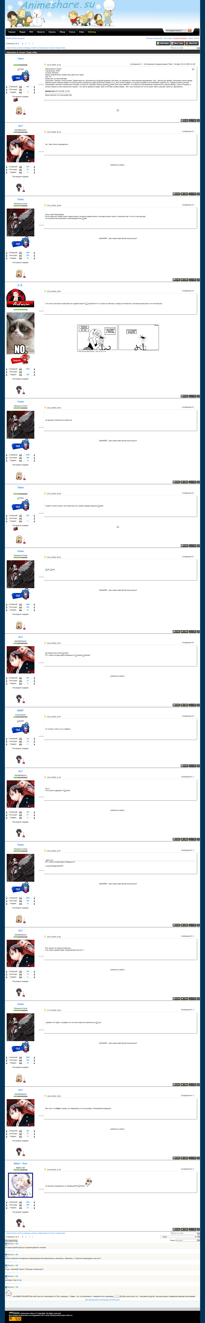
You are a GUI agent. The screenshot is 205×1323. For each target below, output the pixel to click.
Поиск (190, 38)
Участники (168, 38)
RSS (196, 38)
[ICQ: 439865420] (192, 279)
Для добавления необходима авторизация (102, 1300)
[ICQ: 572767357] (192, 396)
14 (193, 1096)
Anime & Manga (24, 48)
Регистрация (18, 38)
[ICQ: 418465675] (192, 765)
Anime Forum (11, 48)
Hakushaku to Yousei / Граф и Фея (52, 48)
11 (193, 850)
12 (193, 936)
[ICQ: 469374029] (192, 120)
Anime (34, 48)
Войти (9, 38)
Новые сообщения (154, 38)
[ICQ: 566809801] (192, 1229)
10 (193, 777)
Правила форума (180, 38)
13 (193, 1010)
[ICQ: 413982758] (192, 194)
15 (193, 1169)
